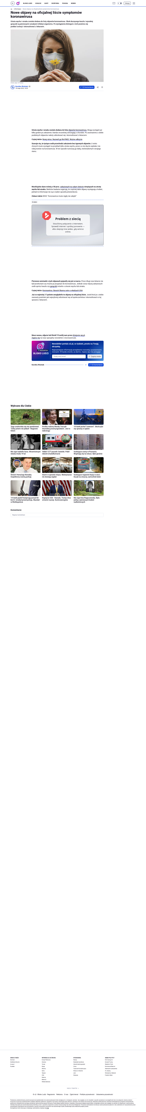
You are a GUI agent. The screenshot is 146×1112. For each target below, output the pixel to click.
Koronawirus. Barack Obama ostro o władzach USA (63, 290)
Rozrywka (55, 3)
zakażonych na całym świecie (72, 187)
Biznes (73, 3)
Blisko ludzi (27, 3)
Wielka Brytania (46, 1081)
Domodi (12, 1060)
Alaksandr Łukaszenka (111, 1068)
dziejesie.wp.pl (79, 335)
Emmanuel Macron (110, 1066)
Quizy (46, 3)
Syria (43, 1071)
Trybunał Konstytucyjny (79, 1068)
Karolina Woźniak (21, 86)
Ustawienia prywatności (104, 1094)
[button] (119, 3)
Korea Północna (46, 1060)
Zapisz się (36, 338)
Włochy (44, 1068)
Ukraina (44, 1062)
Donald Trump (109, 1062)
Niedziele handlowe (78, 1062)
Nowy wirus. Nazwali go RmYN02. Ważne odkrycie (62, 139)
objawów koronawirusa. (77, 130)
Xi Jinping (107, 1071)
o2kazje (38, 3)
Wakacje (75, 1075)
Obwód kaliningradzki (79, 1064)
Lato (74, 1073)
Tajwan (44, 1073)
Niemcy (44, 1077)
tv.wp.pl (12, 1064)
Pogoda (65, 3)
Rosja (43, 1066)
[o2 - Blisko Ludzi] (19, 3)
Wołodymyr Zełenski (110, 1073)
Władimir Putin (109, 1064)
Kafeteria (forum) (14, 1062)
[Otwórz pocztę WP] (114, 3)
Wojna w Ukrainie (78, 1071)
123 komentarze (88, 87)
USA (43, 1075)
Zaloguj (127, 3)
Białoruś (44, 1079)
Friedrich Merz (109, 1075)
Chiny (74, 1066)
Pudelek (12, 1066)
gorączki (53, 286)
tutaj (47, 1108)
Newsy (75, 1060)
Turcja (43, 1064)
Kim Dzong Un (109, 1060)
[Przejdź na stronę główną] (13, 5)
